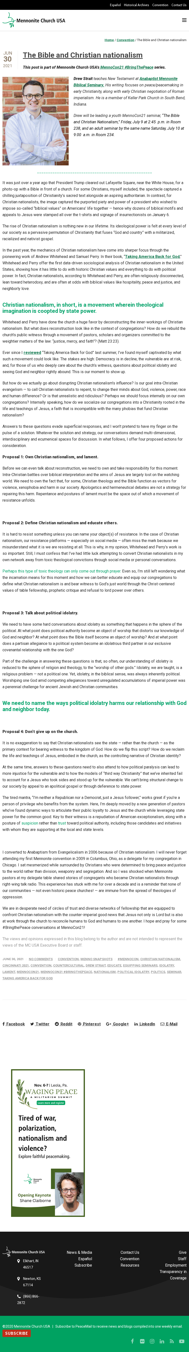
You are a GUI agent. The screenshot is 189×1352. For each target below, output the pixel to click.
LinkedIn (147, 1024)
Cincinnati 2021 (15, 965)
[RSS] (172, 1341)
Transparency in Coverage (173, 1274)
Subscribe (83, 1265)
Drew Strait (96, 965)
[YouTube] (182, 1341)
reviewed (32, 352)
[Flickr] (142, 1341)
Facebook (15, 1024)
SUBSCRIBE (16, 1333)
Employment (176, 1265)
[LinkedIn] (162, 1341)
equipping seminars (140, 965)
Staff (182, 1259)
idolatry (166, 965)
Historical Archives (136, 5)
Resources (130, 1265)
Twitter (42, 1024)
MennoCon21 (28, 972)
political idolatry (133, 972)
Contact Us (179, 5)
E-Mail (171, 1024)
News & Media (79, 1252)
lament (8, 972)
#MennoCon (128, 959)
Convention (160, 5)
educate (114, 965)
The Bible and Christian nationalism (83, 55)
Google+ (120, 1024)
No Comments (41, 959)
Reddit (66, 1024)
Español (115, 5)
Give (183, 1252)
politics (158, 972)
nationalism (105, 972)
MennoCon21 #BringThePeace (126, 67)
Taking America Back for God (152, 256)
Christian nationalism (160, 959)
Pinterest (91, 1024)
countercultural (68, 965)
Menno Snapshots (96, 959)
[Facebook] (132, 1341)
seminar (174, 972)
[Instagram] (152, 1341)
